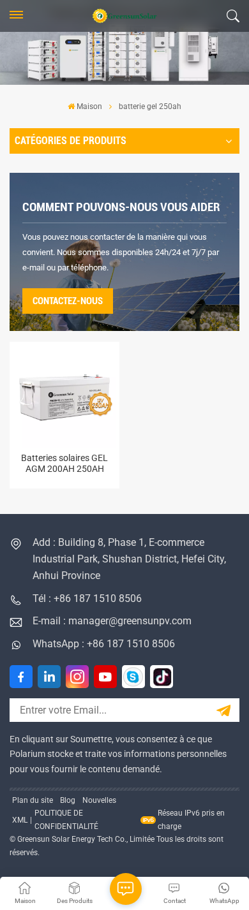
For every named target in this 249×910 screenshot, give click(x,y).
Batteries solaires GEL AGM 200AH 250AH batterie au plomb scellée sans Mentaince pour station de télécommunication (65, 464)
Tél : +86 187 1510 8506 (87, 598)
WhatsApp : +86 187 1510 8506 (104, 644)
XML (19, 820)
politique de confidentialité (66, 819)
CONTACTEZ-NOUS (68, 301)
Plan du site (32, 800)
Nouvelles (99, 800)
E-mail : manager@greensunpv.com (112, 621)
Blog (67, 800)
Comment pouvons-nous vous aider (121, 207)
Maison (89, 106)
